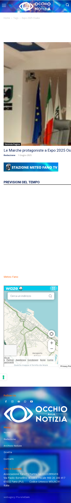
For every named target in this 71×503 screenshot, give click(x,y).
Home (7, 18)
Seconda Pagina (12, 144)
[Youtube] (31, 402)
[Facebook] (6, 402)
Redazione (9, 155)
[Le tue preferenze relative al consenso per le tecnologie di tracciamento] (3, 377)
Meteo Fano (11, 276)
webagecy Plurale (17, 497)
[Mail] (18, 402)
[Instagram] (12, 402)
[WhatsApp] (25, 402)
